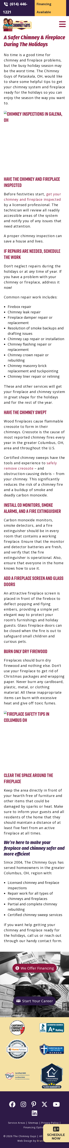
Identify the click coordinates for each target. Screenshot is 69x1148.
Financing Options (35, 1127)
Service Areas (16, 1122)
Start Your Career (37, 1000)
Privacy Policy (50, 1122)
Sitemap (33, 1122)
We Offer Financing (37, 968)
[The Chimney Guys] (17, 19)
